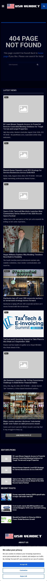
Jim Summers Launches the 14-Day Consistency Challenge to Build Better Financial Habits (23, 381)
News (6, 97)
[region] (23, 563)
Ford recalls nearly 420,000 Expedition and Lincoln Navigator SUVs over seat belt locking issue (29, 508)
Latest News (10, 90)
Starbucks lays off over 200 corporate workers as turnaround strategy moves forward (23, 299)
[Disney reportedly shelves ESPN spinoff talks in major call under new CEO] (6, 497)
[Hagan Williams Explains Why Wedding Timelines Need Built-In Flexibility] (23, 239)
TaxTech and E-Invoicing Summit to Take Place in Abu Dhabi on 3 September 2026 (23, 340)
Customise (23, 570)
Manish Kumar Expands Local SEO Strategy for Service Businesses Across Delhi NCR (22, 171)
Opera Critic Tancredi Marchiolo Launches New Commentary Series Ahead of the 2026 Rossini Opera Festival (22, 213)
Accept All (23, 564)
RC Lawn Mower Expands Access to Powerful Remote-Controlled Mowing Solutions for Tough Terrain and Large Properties (23, 126)
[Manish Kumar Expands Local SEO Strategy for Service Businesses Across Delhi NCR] (23, 154)
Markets (7, 271)
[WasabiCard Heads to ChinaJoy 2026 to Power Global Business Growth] (6, 519)
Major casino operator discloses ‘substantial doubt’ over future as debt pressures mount (21, 422)
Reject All (23, 576)
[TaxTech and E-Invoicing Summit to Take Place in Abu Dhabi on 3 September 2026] (23, 323)
